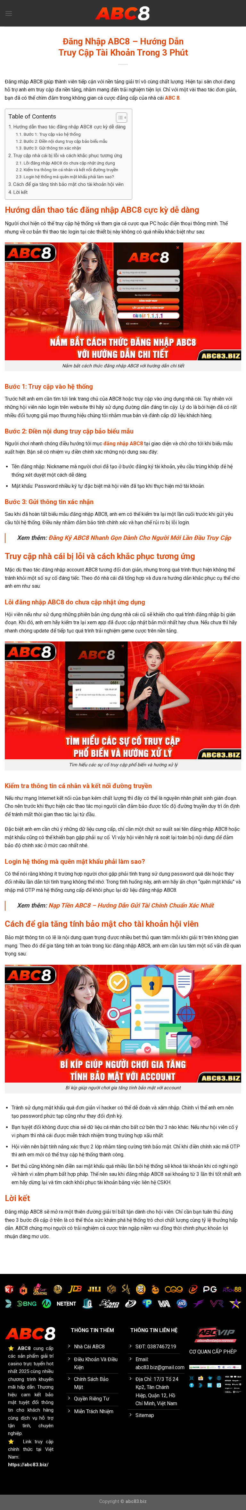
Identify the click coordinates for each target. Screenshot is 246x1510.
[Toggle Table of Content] (118, 117)
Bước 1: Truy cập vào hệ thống (52, 134)
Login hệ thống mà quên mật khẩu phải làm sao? (69, 176)
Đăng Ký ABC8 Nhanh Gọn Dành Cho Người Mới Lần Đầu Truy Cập (139, 537)
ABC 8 (172, 98)
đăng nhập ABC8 (123, 444)
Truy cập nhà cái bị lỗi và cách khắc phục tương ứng (67, 155)
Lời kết (20, 192)
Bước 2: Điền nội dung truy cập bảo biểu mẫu (65, 141)
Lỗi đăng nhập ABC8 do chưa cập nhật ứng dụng (69, 162)
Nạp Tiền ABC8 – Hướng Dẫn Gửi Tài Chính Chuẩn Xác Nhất (130, 905)
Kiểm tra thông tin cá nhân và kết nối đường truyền (71, 169)
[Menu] (8, 13)
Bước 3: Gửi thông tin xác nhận (52, 147)
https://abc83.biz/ (28, 1465)
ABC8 (24, 1348)
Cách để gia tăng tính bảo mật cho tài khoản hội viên (68, 184)
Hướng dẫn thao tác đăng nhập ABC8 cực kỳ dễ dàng (69, 127)
